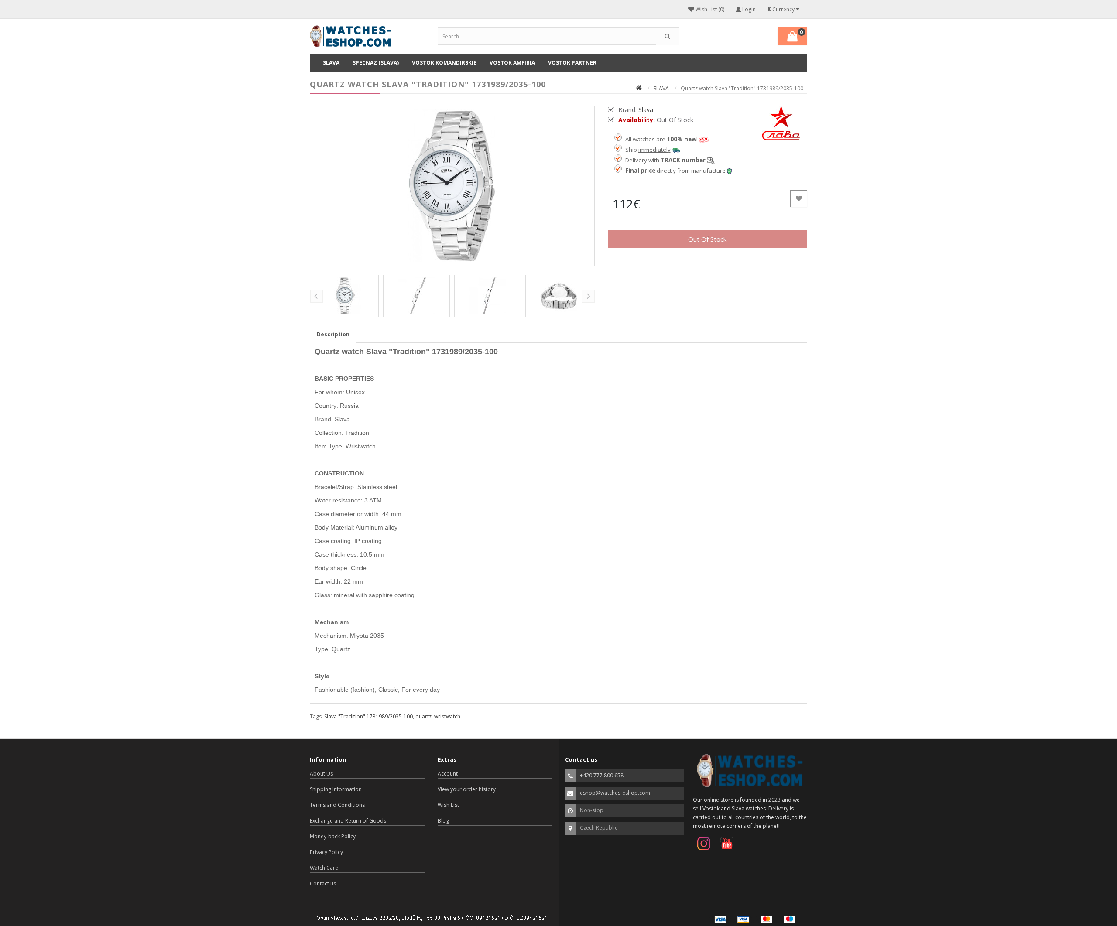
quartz (423, 716)
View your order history (467, 789)
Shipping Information (336, 789)
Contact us (323, 883)
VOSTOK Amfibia (512, 62)
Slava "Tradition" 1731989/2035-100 (368, 716)
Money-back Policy (333, 836)
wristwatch (447, 716)
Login (748, 9)
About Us (321, 773)
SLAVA (331, 62)
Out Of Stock (707, 239)
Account (448, 773)
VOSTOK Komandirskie (444, 62)
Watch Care (324, 867)
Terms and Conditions (337, 805)
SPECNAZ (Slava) (376, 62)
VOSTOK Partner (572, 62)
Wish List (448, 805)
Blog (443, 820)
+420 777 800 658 (602, 775)
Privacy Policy (326, 852)
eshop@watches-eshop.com (615, 792)
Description (333, 334)
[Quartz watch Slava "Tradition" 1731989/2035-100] (452, 186)
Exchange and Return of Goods (348, 820)
